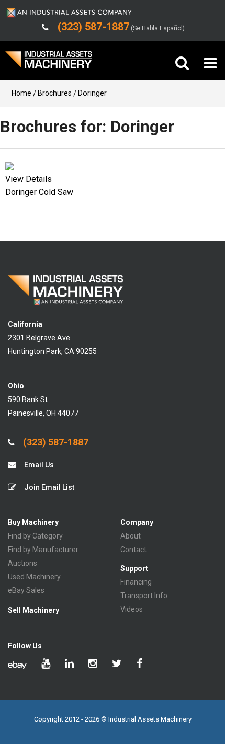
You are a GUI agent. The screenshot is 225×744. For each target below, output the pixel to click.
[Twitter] (117, 664)
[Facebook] (139, 664)
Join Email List (48, 487)
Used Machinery (34, 577)
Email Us (38, 465)
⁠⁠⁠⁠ (28, 179)
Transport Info (143, 595)
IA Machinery (48, 63)
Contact (133, 549)
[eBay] (17, 664)
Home (21, 93)
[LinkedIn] (69, 664)
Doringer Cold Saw (39, 192)
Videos (131, 609)
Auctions (22, 563)
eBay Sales (26, 590)
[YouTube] (45, 664)
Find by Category (35, 536)
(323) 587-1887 (54, 442)
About (130, 536)
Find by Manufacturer (43, 549)
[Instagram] (92, 664)
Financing (136, 582)
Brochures (55, 93)
